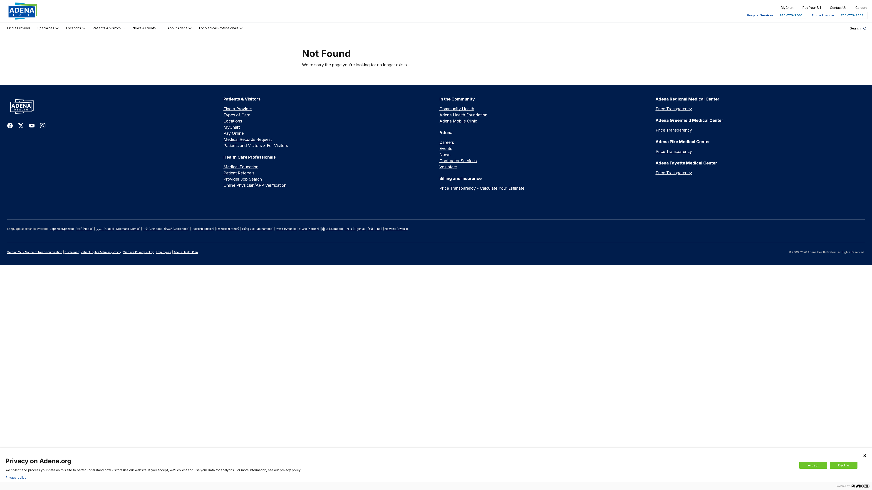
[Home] (112, 106)
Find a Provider (18, 28)
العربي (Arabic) (105, 228)
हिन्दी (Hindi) (375, 228)
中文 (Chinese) (152, 228)
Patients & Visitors (107, 28)
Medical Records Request (247, 139)
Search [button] (856, 28)
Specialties (46, 28)
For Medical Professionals (219, 28)
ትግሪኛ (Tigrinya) (355, 228)
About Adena (178, 28)
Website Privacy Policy (138, 252)
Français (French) (227, 228)
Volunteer (448, 166)
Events (445, 148)
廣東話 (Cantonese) (176, 228)
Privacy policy (15, 477)
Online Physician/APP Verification (254, 185)
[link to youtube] (32, 125)
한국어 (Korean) (309, 228)
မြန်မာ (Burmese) (332, 228)
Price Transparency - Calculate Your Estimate (481, 188)
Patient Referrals (238, 173)
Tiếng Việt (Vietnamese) (257, 228)
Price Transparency (674, 108)
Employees (163, 252)
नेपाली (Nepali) (84, 228)
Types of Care (236, 115)
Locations (74, 28)
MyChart (231, 127)
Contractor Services (458, 160)
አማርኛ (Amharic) (286, 228)
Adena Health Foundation (463, 115)
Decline (843, 465)
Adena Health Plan (185, 252)
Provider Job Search (242, 179)
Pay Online (233, 133)
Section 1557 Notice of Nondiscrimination (34, 252)
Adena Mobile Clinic (458, 121)
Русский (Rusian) (203, 228)
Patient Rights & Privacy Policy (101, 252)
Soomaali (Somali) (128, 228)
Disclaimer (71, 252)
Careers (446, 142)
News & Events (145, 28)
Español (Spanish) (62, 228)
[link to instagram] (42, 125)
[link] (23, 11)
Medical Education (240, 166)
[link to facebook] (10, 125)
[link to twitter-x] (21, 125)
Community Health (456, 108)
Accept (813, 465)
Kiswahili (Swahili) (396, 228)
